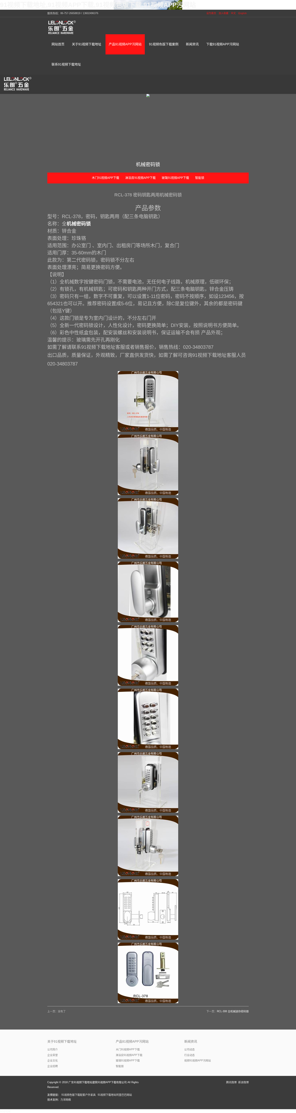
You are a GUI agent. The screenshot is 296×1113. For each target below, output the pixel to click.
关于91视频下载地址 (62, 1041)
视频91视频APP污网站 (197, 1060)
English (242, 13)
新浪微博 (243, 1082)
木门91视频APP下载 (105, 177)
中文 (233, 13)
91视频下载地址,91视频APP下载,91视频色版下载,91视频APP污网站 (98, 4)
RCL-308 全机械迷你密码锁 (233, 1011)
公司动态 (189, 1049)
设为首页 (211, 13)
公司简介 (52, 1049)
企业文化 (52, 1060)
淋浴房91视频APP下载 (140, 177)
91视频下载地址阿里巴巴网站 (115, 1094)
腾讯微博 (231, 1082)
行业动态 (189, 1055)
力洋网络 (65, 1099)
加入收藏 (223, 13)
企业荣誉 (52, 1055)
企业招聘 (52, 1066)
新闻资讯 (190, 1041)
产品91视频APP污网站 (132, 1041)
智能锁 (199, 177)
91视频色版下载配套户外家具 (78, 1094)
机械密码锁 (79, 223)
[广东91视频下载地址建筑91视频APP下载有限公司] (62, 27)
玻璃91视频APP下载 (175, 177)
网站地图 (5, 1111)
